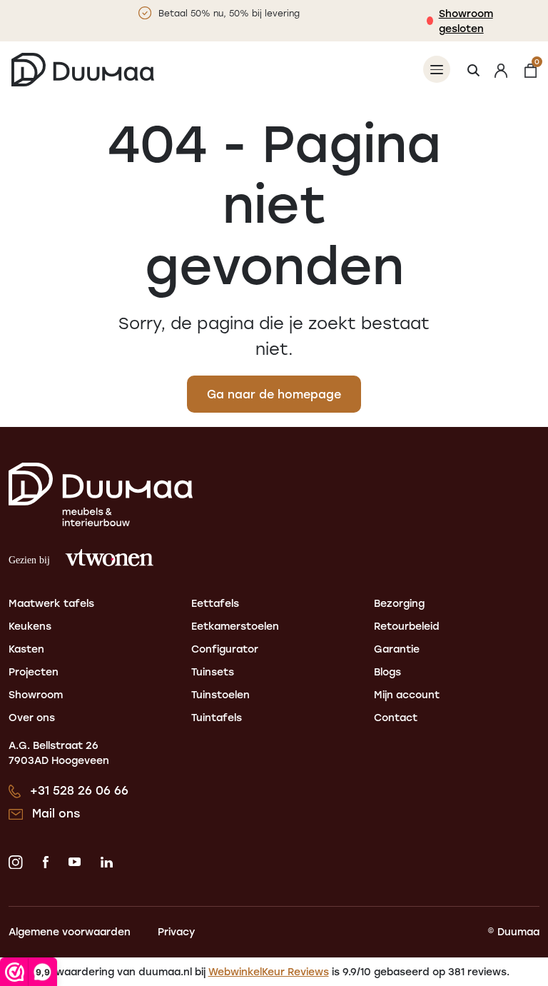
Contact (395, 717)
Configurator (224, 648)
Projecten (34, 671)
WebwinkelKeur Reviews (268, 971)
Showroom (36, 694)
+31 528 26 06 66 (79, 790)
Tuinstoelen (220, 694)
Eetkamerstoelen (235, 626)
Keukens (30, 626)
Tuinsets (212, 671)
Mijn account (407, 694)
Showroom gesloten (466, 20)
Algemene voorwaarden (70, 931)
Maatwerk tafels (51, 603)
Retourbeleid (407, 626)
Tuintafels (216, 717)
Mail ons (56, 812)
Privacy (176, 931)
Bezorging (399, 603)
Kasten (26, 648)
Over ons (32, 717)
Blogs (387, 671)
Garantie (397, 648)
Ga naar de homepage (274, 393)
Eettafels (215, 603)
